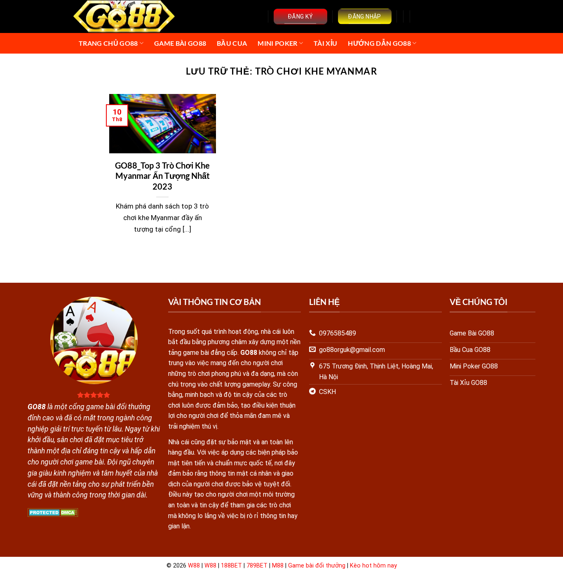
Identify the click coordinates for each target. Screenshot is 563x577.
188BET (231, 565)
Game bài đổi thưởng (316, 565)
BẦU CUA (232, 43)
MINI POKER (277, 43)
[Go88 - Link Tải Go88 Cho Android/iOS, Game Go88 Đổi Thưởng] (124, 16)
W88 (194, 565)
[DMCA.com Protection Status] (53, 512)
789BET (256, 565)
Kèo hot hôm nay (373, 565)
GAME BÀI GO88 (180, 43)
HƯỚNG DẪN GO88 (379, 43)
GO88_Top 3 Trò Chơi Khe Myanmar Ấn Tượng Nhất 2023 (162, 176)
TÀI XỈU (325, 43)
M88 (278, 565)
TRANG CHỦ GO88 (108, 43)
